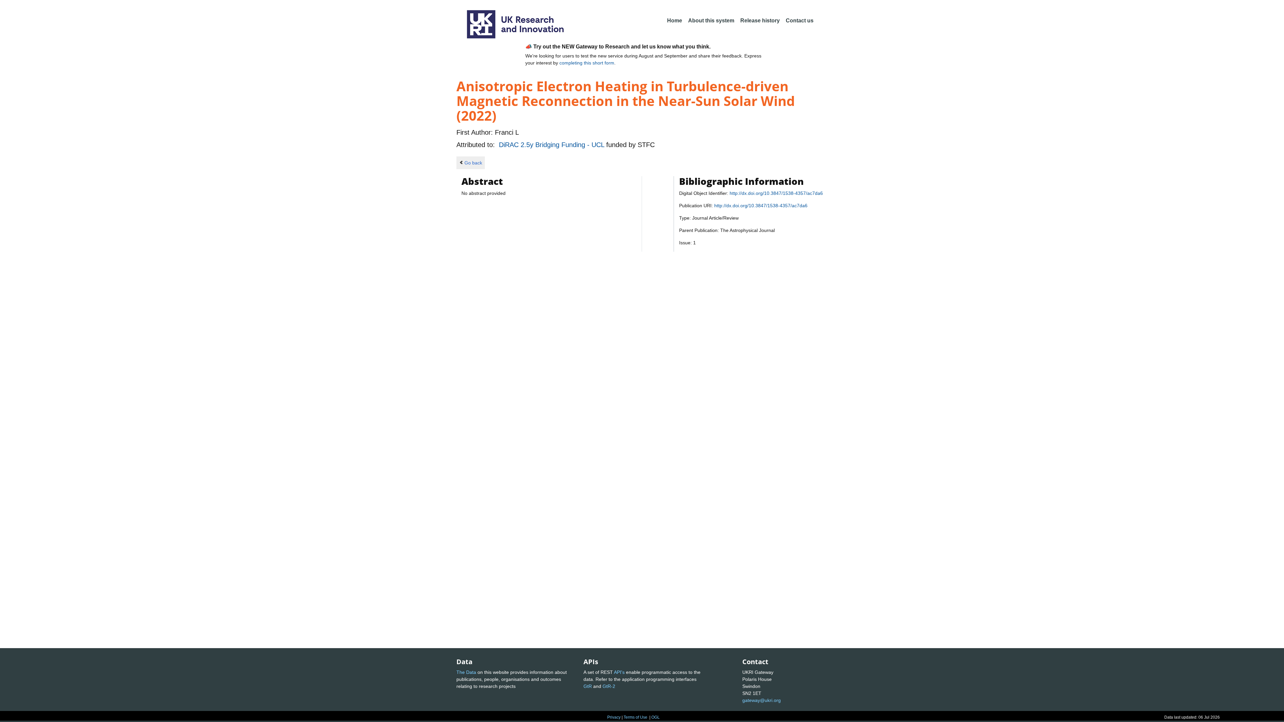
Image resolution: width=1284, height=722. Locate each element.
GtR (587, 686)
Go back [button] (473, 162)
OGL (655, 717)
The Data (466, 672)
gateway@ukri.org (761, 700)
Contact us (800, 20)
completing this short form (586, 63)
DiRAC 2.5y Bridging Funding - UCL (552, 144)
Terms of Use (635, 717)
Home (674, 20)
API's (619, 672)
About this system (711, 20)
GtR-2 (609, 686)
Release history (760, 20)
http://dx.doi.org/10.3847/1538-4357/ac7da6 (776, 193)
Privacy (614, 717)
